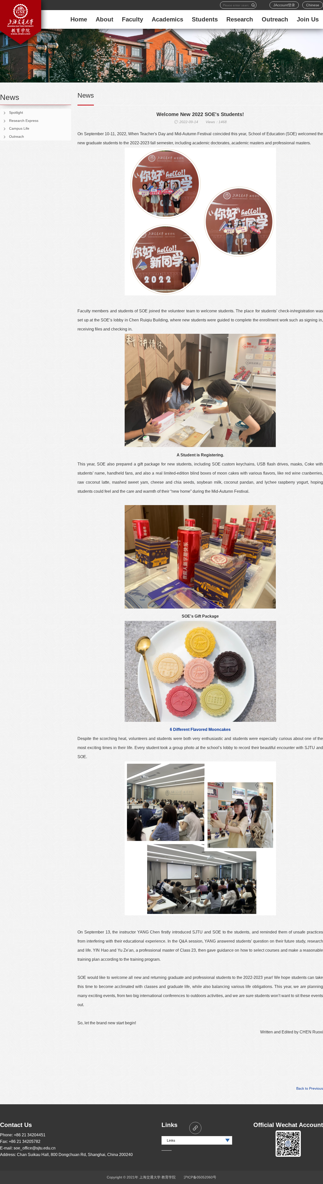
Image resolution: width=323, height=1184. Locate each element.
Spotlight (16, 113)
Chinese (312, 5)
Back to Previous (309, 1088)
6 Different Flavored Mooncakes (200, 729)
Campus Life (19, 128)
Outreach (16, 136)
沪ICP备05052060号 (200, 1177)
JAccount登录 (284, 5)
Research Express (23, 121)
